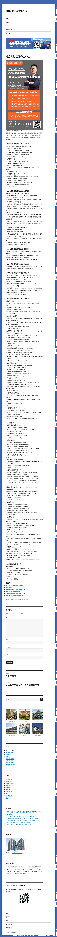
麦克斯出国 (10, 599)
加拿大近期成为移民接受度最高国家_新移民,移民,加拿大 (22, 816)
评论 (7, 617)
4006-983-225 (15, 850)
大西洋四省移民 (10, 758)
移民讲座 (8, 787)
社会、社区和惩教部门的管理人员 (15, 585)
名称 (7, 639)
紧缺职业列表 (25, 599)
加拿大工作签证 (10, 763)
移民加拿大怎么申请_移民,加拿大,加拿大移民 (19, 824)
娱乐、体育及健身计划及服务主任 (15, 595)
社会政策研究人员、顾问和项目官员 (15, 589)
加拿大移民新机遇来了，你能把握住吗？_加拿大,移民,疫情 (22, 818)
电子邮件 (8, 647)
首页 (7, 19)
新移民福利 (9, 791)
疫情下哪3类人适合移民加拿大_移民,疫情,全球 (19, 822)
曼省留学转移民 (10, 750)
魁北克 (7, 793)
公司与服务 (9, 33)
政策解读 (8, 785)
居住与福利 (9, 30)
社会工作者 (9, 587)
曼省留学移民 (9, 22)
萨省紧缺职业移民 (10, 765)
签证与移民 (9, 789)
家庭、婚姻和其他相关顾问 (13, 591)
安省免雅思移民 (10, 761)
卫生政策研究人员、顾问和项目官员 (15, 593)
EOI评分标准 (9, 754)
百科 (7, 797)
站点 (7, 654)
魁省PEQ (8, 756)
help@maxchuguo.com (17, 852)
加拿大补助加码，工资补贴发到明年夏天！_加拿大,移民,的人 (23, 820)
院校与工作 (9, 26)
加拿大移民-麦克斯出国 (16, 11)
